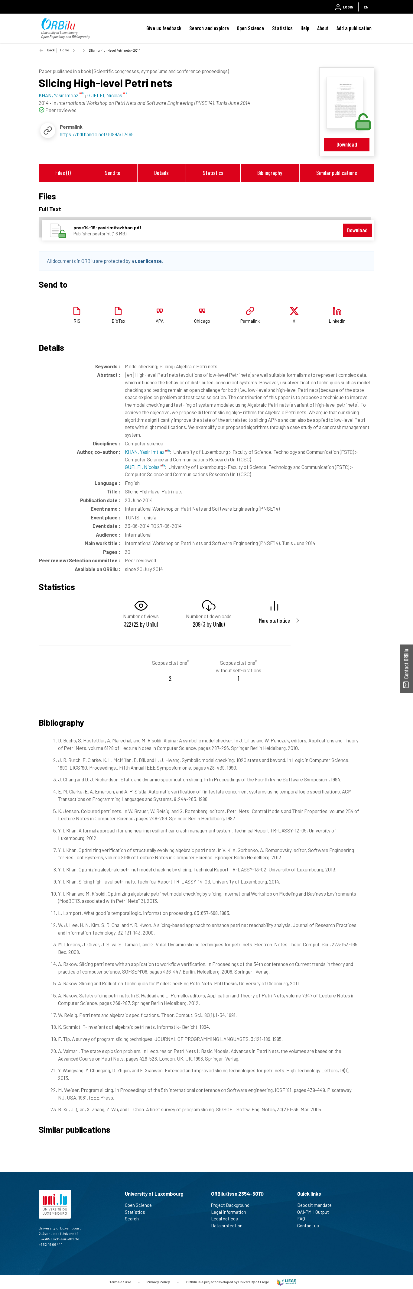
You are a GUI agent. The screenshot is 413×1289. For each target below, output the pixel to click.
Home (64, 50)
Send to (112, 172)
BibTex (118, 321)
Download (347, 144)
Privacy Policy (158, 1282)
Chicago (202, 321)
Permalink (250, 321)
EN (366, 7)
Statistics (282, 28)
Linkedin (337, 321)
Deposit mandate (314, 1205)
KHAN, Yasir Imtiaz (145, 452)
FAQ (301, 1218)
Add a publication (354, 28)
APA (160, 321)
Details (161, 172)
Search (132, 1218)
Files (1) (63, 172)
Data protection (226, 1225)
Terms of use (120, 1282)
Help (305, 28)
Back (51, 50)
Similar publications (336, 172)
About (323, 28)
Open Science (250, 28)
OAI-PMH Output (313, 1212)
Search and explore (209, 28)
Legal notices (224, 1218)
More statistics (274, 620)
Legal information (228, 1212)
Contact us (308, 1225)
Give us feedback (163, 28)
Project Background (230, 1205)
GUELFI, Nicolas (143, 467)
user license (148, 261)
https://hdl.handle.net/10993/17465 (97, 134)
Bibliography (269, 172)
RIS (76, 321)
